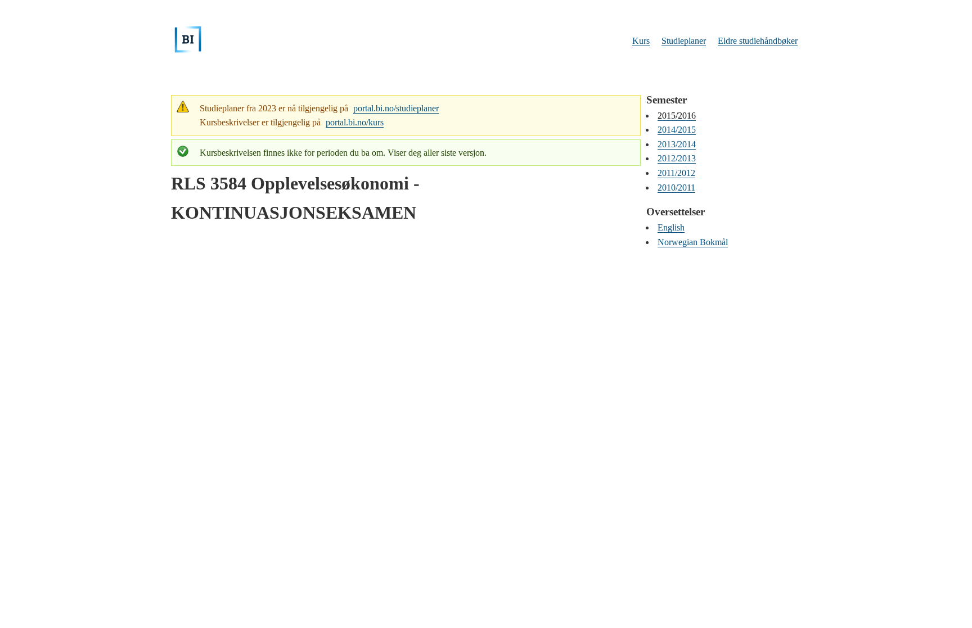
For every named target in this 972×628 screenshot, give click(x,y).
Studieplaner (684, 41)
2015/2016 (677, 115)
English (671, 227)
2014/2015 (677, 129)
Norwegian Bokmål (693, 242)
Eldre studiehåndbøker (758, 41)
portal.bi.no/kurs (355, 122)
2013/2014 (677, 144)
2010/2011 (676, 187)
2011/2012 (676, 173)
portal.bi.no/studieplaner (396, 108)
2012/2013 (677, 158)
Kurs (641, 41)
